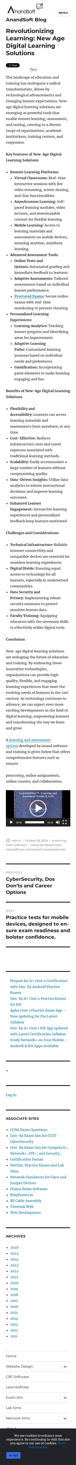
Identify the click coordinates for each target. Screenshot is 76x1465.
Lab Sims (13, 1408)
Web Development (25, 1212)
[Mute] (58, 822)
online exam (34, 849)
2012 (14, 1330)
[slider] (34, 822)
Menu (63, 12)
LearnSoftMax (17, 1387)
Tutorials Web (22, 1206)
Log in (11, 1095)
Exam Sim (14, 1397)
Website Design (19, 1366)
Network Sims (18, 1418)
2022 (14, 1271)
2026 (14, 1247)
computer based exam (46, 845)
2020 (14, 1283)
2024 (14, 1259)
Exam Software (16, 845)
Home (11, 1356)
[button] (38, 808)
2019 (14, 1289)
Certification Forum (26, 1159)
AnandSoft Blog (26, 20)
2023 (14, 1265)
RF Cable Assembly (25, 1201)
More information (47, 1445)
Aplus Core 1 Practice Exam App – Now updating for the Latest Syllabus (38, 1016)
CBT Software (17, 1377)
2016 (14, 1306)
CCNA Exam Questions (29, 1130)
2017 (14, 1301)
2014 (14, 1318)
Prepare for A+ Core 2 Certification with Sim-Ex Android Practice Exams (39, 987)
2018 (14, 1295)
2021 (14, 1277)
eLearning (59, 840)
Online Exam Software (29, 1189)
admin (16, 840)
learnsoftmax (15, 849)
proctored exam (55, 849)
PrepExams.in (21, 1195)
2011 (13, 1336)
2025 (14, 1253)
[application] (38, 808)
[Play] (11, 822)
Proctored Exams (28, 296)
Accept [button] (13, 1455)
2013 (14, 1324)
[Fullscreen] (64, 822)
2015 (14, 1312)
